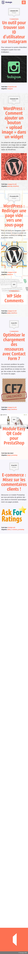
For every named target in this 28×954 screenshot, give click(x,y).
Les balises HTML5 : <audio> (14, 640)
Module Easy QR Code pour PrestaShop (14, 436)
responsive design (12, 616)
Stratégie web (11, 527)
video (12, 778)
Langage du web (12, 184)
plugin (9, 313)
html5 (12, 689)
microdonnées (11, 855)
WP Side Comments (14, 298)
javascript (9, 186)
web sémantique (22, 855)
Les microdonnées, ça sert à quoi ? (14, 805)
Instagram (10, 89)
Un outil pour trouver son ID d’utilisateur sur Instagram (14, 32)
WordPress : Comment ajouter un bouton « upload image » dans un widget (14, 122)
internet (16, 931)
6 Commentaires (14, 291)
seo (16, 855)
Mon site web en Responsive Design (14, 564)
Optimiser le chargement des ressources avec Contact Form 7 (14, 346)
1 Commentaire (14, 19)
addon (9, 529)
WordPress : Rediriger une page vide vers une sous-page (14, 215)
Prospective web (12, 87)
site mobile (20, 616)
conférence (10, 931)
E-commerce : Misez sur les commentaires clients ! (14, 482)
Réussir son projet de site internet (14, 879)
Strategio (8, 2)
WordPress (16, 186)
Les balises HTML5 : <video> (14, 715)
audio (8, 689)
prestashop (14, 455)
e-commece (14, 529)
